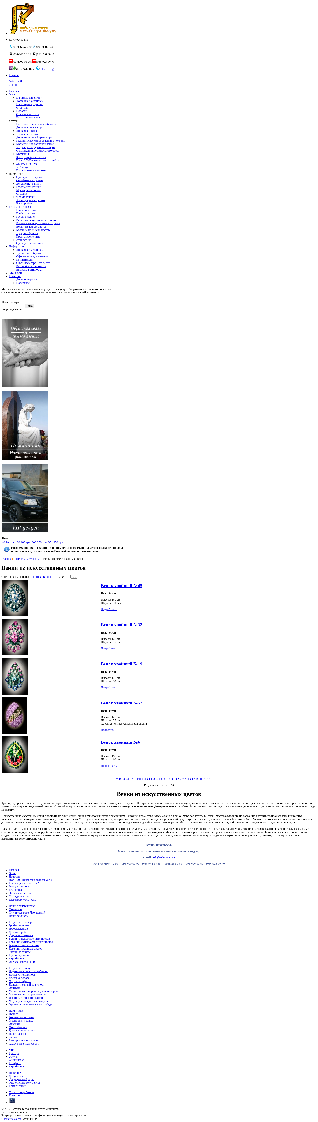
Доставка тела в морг (22, 974)
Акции (13, 1037)
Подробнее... (109, 609)
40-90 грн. (8, 542)
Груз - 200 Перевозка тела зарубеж (30, 879)
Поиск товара (10, 302)
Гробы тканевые (19, 925)
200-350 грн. (39, 542)
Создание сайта (11, 1118)
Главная (6, 558)
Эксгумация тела (19, 886)
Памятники (16, 1010)
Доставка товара (19, 977)
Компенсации (17, 1085)
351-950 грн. (56, 542)
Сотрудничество (19, 896)
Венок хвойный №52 (121, 703)
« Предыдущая (140, 778)
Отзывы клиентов (20, 893)
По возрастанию (40, 576)
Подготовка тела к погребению (28, 971)
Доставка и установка (22, 1030)
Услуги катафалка (20, 981)
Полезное (15, 1072)
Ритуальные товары (27, 558)
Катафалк (15, 1063)
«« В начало (122, 778)
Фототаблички (18, 1027)
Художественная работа (24, 1043)
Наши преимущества (22, 905)
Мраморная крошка (21, 1020)
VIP (11, 1049)
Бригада (14, 1053)
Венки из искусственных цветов (29, 938)
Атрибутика (16, 958)
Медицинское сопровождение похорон (33, 991)
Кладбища (15, 889)
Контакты (15, 1095)
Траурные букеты (20, 951)
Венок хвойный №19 (121, 663)
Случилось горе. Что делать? (27, 912)
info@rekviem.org (163, 857)
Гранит (13, 1013)
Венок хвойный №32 (121, 624)
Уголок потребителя (21, 1092)
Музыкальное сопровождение (27, 994)
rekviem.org (47, 69)
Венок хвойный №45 (121, 585)
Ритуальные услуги (21, 968)
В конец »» (203, 778)
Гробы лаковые (18, 928)
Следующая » (186, 778)
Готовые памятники (21, 1017)
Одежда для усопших (22, 961)
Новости (14, 876)
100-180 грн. (23, 542)
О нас (12, 873)
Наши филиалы (18, 915)
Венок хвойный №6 (120, 742)
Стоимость (15, 909)
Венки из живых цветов (24, 945)
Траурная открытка (21, 935)
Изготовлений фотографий (26, 997)
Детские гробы (18, 932)
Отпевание (16, 987)
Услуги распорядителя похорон (28, 1001)
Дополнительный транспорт (27, 984)
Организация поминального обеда (30, 1004)
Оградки (14, 1023)
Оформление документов (25, 1082)
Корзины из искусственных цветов (31, 941)
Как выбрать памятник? (24, 883)
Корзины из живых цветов (25, 948)
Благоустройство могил (23, 1040)
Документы (16, 1076)
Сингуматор (16, 1059)
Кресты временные (21, 955)
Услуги (13, 1056)
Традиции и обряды (21, 1079)
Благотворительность (22, 899)
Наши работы (17, 1033)
